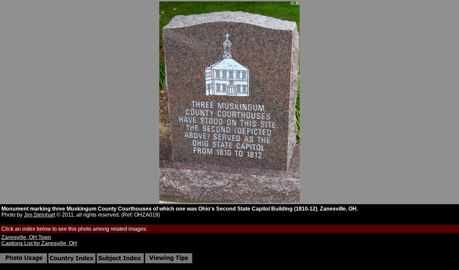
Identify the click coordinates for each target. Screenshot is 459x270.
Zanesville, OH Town (26, 237)
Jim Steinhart (39, 215)
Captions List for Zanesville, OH (39, 243)
